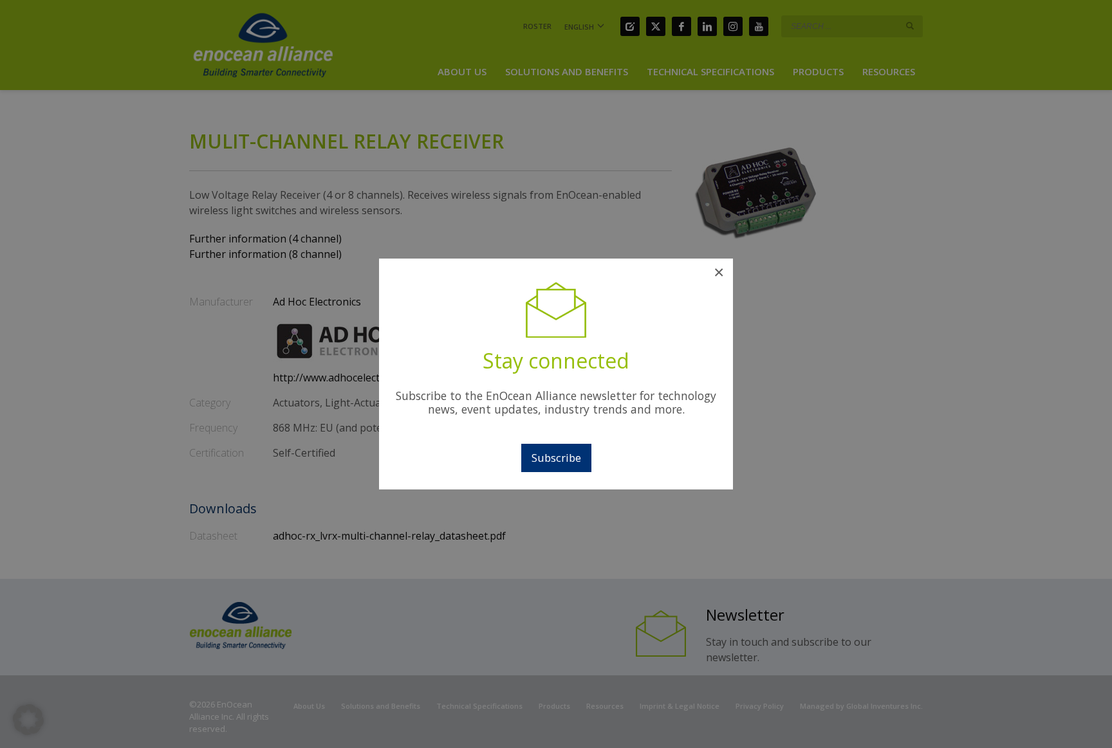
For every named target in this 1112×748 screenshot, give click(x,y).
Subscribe (556, 457)
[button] (28, 719)
